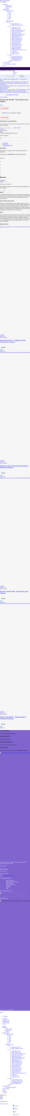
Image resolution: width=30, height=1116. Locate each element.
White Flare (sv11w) (16, 29)
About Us (8, 887)
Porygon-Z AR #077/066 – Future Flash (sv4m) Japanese (13, 92)
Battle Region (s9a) (16, 60)
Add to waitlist (17, 127)
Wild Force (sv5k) (16, 43)
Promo (7, 8)
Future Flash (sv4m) (16, 45)
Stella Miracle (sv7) (16, 36)
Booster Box (9, 7)
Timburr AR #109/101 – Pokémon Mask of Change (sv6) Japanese (13, 717)
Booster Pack (9, 5)
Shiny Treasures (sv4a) (17, 44)
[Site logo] (15, 98)
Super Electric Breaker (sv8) (18, 34)
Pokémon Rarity (9, 10)
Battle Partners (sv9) (16, 33)
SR (9, 12)
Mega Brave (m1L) (16, 23)
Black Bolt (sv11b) (16, 27)
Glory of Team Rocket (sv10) (18, 30)
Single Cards (7, 79)
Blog (7, 888)
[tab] (5, 143)
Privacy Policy (9, 883)
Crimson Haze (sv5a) (16, 40)
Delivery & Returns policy (12, 881)
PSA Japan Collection (11, 64)
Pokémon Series (9, 21)
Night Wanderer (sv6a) (17, 38)
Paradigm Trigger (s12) (17, 57)
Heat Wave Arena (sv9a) (17, 31)
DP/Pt (10, 61)
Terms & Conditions (10, 884)
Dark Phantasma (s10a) (17, 58)
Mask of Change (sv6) (17, 39)
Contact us (8, 885)
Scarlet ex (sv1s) (15, 53)
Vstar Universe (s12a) (17, 56)
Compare (5, 1092)
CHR (10, 17)
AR (9, 16)
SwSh (10, 55)
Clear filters (2, 180)
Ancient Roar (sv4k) (16, 47)
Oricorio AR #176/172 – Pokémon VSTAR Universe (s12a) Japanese (12, 341)
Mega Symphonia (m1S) (17, 25)
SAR (10, 13)
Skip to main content (4, 0)
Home (1, 79)
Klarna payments (10, 880)
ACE (10, 14)
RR (9, 18)
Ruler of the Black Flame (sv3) (19, 49)
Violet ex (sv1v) (15, 52)
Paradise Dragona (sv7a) (17, 35)
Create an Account (4, 1103)
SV (9, 26)
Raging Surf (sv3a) (16, 48)
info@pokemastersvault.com (9, 875)
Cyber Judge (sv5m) (16, 42)
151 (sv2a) (14, 51)
